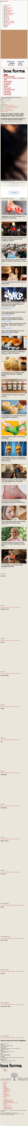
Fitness (2, 111)
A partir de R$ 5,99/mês (10, 872)
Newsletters (11, 110)
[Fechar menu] (11, 97)
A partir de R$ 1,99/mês (10, 706)
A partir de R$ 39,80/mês (12, 1037)
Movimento (6, 111)
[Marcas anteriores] (1, 2)
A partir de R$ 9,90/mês (10, 607)
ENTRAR (20, 46)
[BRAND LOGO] (14, 72)
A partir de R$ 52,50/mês (12, 905)
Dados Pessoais (14, 107)
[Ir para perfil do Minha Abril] (14, 101)
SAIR (21, 49)
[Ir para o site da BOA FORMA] (14, 34)
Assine (6, 75)
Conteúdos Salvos (15, 106)
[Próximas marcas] (1, 29)
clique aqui (11, 1113)
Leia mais (14, 192)
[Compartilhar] (2, 188)
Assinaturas (11, 105)
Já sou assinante (9, 76)
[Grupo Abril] (4, 1)
